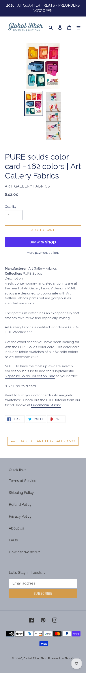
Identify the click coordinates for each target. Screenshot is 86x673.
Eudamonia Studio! (46, 405)
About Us (16, 528)
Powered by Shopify (61, 658)
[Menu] (78, 27)
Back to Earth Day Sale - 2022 (46, 441)
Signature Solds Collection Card (30, 376)
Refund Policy (20, 504)
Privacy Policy (20, 516)
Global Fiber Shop (35, 658)
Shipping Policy (21, 493)
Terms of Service (22, 481)
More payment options (43, 252)
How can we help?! (24, 552)
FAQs (13, 540)
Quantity (11, 206)
